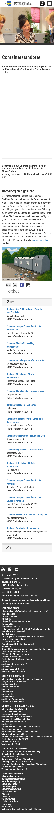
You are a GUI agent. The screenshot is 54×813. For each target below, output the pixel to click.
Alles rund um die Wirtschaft (14, 709)
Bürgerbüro (6, 619)
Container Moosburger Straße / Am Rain (25, 360)
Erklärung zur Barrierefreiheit (16, 603)
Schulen (5, 689)
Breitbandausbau (9, 616)
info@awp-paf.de (40, 240)
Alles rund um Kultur (10, 776)
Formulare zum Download (13, 631)
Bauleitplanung (8, 614)
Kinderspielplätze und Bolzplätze (16, 761)
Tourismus (6, 804)
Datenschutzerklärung (40, 600)
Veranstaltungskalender (12, 766)
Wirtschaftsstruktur (10, 741)
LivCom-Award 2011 (10, 641)
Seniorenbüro (7, 691)
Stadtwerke (6, 724)
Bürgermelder (7, 624)
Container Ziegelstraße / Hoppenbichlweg (26, 391)
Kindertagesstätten (10, 686)
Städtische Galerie (9, 801)
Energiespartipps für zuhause (14, 714)
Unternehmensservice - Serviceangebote (19, 731)
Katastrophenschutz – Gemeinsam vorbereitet (22, 636)
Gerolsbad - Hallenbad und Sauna (16, 754)
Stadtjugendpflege (9, 684)
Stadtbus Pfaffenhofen (11, 656)
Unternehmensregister (11, 729)
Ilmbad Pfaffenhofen (10, 756)
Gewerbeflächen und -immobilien (16, 716)
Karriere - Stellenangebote (13, 639)
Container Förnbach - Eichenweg (22, 405)
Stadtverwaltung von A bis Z (14, 664)
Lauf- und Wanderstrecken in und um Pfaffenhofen (24, 764)
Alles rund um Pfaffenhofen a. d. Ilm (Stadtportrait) (24, 611)
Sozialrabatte (7, 694)
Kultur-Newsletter (9, 784)
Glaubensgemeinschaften (13, 779)
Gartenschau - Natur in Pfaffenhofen (17, 759)
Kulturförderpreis (9, 786)
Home (4, 600)
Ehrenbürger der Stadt (11, 626)
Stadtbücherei (7, 696)
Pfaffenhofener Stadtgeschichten (16, 659)
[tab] (27, 302)
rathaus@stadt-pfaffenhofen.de (22, 595)
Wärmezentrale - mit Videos (14, 734)
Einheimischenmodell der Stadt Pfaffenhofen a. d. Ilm (26, 629)
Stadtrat (5, 661)
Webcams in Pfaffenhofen (13, 671)
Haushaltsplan (8, 634)
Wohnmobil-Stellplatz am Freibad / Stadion (21, 809)
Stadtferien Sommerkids (12, 699)
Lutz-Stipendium (8, 791)
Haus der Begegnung (10, 781)
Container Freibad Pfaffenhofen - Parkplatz (27, 514)
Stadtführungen (8, 799)
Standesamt (6, 666)
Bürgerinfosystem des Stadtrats (15, 621)
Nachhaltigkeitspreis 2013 (13, 721)
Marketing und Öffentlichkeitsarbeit (17, 644)
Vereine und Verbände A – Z (14, 769)
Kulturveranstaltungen (11, 789)
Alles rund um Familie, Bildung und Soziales (21, 679)
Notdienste (6, 646)
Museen (5, 794)
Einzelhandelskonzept (11, 711)
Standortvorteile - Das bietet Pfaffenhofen (20, 726)
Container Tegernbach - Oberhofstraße (25, 449)
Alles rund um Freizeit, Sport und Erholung (20, 751)
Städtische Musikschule (12, 701)
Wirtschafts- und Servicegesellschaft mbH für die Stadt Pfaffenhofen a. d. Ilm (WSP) (26, 737)
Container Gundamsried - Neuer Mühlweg (26, 435)
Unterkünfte (6, 806)
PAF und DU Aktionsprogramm (15, 654)
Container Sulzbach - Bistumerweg (23, 528)
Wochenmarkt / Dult (10, 744)
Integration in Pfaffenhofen (13, 681)
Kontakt (12, 600)
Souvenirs (5, 796)
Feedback (13, 291)
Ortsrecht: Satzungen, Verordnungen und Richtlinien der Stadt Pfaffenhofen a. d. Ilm (26, 650)
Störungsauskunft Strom (12, 669)
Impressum (22, 600)
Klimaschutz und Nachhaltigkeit (16, 719)
